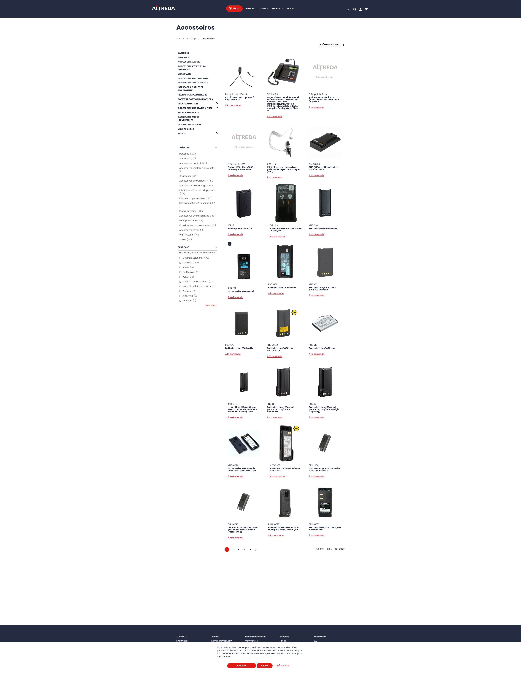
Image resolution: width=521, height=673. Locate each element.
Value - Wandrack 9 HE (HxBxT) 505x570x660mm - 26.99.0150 (324, 99)
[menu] (261, 8)
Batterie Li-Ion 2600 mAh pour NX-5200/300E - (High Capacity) (324, 409)
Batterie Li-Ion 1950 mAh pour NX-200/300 (322, 289)
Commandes (251, 641)
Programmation (188, 104)
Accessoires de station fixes (195, 108)
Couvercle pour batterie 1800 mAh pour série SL (325, 469)
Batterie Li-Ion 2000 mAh (282, 288)
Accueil (180, 39)
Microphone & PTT (188, 113)
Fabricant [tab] (183, 247)
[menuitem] (234, 8)
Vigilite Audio (186, 129)
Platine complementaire (192, 95)
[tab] (197, 103)
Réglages (283, 666)
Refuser (265, 666)
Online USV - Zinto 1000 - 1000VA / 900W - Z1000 (241, 168)
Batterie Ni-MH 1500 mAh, (323, 228)
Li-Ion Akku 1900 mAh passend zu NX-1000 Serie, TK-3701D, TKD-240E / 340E (242, 409)
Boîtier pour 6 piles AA (240, 228)
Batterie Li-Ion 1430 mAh (322, 348)
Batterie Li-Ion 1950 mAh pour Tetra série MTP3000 (242, 469)
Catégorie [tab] (183, 148)
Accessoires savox (189, 125)
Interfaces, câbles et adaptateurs (190, 88)
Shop (193, 39)
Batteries (183, 53)
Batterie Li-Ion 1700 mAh (241, 291)
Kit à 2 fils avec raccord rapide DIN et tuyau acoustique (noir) (283, 169)
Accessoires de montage (193, 83)
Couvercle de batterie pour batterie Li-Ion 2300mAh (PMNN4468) (243, 529)
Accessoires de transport (193, 78)
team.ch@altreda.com (221, 641)
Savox (182, 134)
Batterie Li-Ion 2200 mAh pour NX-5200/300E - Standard (280, 409)
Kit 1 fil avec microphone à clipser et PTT (239, 98)
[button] (349, 9)
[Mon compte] (360, 9)
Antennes (183, 57)
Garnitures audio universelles (188, 118)
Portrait (283, 641)
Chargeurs (184, 74)
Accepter (241, 666)
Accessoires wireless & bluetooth (192, 68)
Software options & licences (195, 99)
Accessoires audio (189, 62)
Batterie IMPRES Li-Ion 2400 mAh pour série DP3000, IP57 (284, 528)
